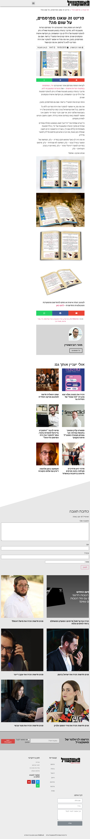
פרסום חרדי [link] (75, 10)
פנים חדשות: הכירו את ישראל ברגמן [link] (73, 674)
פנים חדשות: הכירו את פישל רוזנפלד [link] (27, 621)
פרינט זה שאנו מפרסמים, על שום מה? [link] (60, 20)
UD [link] (71, 319)
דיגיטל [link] (53, 773)
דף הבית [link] (85, 10)
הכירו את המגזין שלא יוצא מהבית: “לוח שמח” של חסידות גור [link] (73, 396)
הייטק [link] (53, 777)
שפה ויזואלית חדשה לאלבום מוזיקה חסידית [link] (49, 395)
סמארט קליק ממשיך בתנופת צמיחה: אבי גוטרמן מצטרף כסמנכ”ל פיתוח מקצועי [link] (74, 434)
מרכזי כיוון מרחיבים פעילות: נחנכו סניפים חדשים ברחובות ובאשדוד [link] (73, 471)
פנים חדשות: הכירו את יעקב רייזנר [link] (28, 674)
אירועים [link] (52, 782)
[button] (33, 3)
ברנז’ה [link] (53, 769)
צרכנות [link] (52, 786)
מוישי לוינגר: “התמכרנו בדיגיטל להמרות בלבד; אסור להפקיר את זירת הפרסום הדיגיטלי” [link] (49, 434)
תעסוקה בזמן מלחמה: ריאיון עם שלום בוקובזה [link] (48, 470)
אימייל (86, 553)
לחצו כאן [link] (60, 305)
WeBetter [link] (75, 319)
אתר (87, 562)
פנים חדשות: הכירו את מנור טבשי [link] (28, 725)
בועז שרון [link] (66, 319)
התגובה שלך (84, 521)
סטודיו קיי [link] (58, 321)
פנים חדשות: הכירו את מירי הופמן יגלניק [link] (71, 725)
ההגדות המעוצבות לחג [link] (51, 88)
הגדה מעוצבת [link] (58, 319)
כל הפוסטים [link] (76, 351)
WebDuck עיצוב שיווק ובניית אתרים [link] (34, 835)
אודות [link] (53, 791)
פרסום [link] (53, 764)
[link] (78, 3)
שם (87, 544)
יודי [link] (42, 319)
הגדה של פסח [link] (48, 319)
